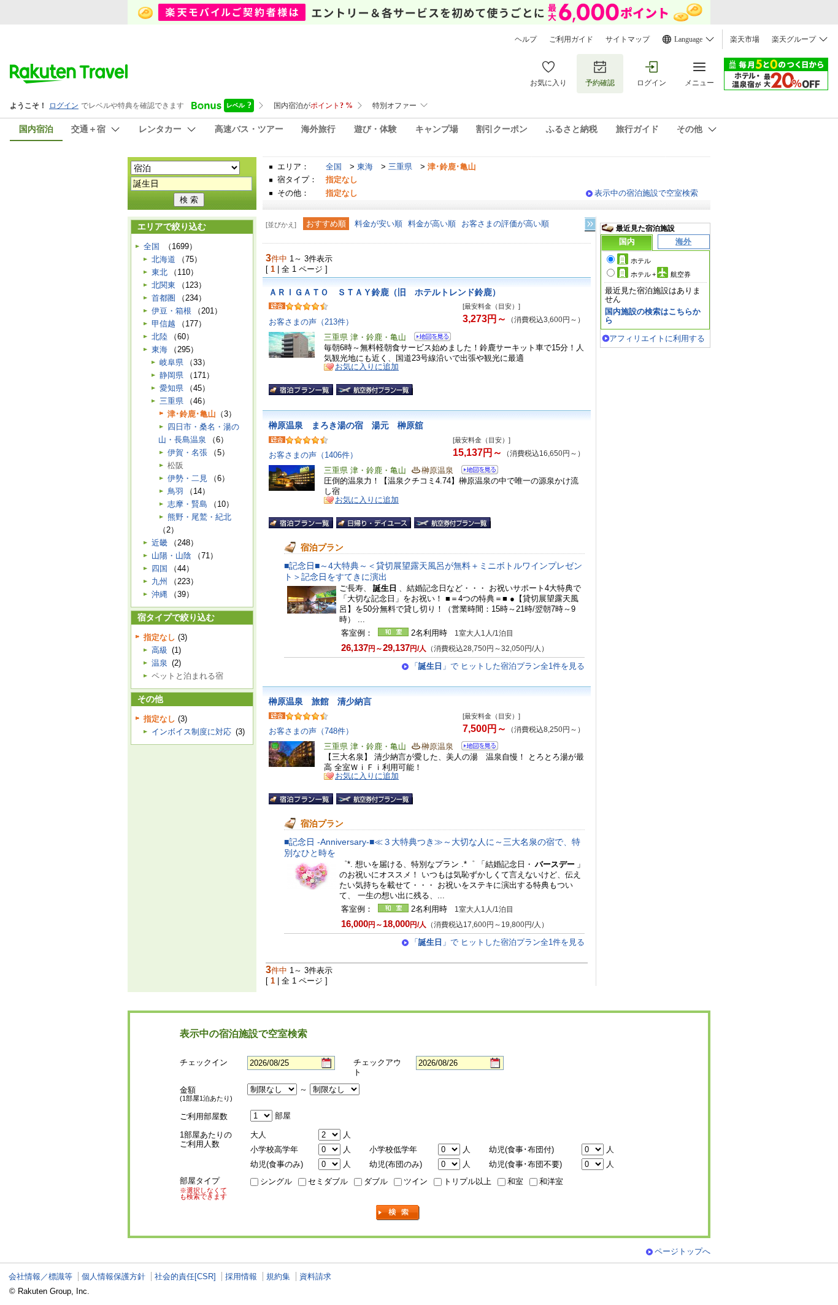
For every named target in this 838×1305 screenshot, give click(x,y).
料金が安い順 (378, 223)
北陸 (159, 336)
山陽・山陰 (171, 555)
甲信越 (163, 323)
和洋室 (551, 1181)
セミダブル (328, 1181)
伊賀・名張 (187, 452)
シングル (276, 1181)
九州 (159, 581)
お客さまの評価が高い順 (505, 223)
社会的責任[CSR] (185, 1276)
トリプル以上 (467, 1181)
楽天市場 (744, 39)
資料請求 (315, 1276)
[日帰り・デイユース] (373, 522)
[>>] (591, 224)
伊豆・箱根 (171, 310)
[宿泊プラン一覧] (301, 389)
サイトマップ (627, 39)
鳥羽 (175, 491)
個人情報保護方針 (113, 1276)
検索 (398, 1212)
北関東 (163, 285)
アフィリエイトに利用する (657, 338)
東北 (159, 272)
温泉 (159, 663)
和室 (515, 1181)
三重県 (400, 166)
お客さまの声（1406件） (313, 455)
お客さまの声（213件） (311, 321)
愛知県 (171, 388)
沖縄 (159, 594)
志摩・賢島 (187, 504)
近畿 (159, 542)
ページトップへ (682, 1251)
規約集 (278, 1276)
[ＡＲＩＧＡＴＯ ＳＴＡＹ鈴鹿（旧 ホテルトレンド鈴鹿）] (428, 338)
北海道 (163, 259)
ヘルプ (526, 39)
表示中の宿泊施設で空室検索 (646, 193)
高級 (159, 650)
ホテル (641, 260)
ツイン (416, 1181)
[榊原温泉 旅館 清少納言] (475, 747)
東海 (365, 166)
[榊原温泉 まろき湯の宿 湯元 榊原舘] (475, 471)
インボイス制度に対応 (191, 731)
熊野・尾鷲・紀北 (199, 517)
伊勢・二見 (187, 478)
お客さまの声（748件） (311, 731)
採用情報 (241, 1276)
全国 (334, 166)
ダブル (376, 1181)
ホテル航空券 (661, 274)
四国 (159, 568)
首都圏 (163, 297)
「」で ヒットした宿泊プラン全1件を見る (497, 666)
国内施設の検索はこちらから (653, 316)
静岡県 (171, 375)
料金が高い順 (432, 223)
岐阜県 (171, 362)
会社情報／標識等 (40, 1276)
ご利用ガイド (571, 39)
